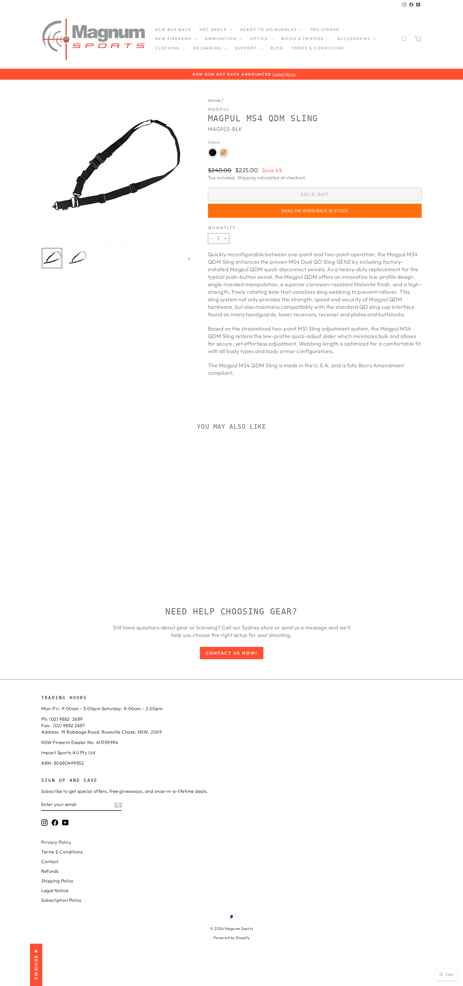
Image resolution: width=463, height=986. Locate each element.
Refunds (50, 871)
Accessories (354, 38)
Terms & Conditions (318, 48)
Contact (50, 861)
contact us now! (232, 653)
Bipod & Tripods (303, 38)
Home (214, 100)
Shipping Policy (57, 881)
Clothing (168, 48)
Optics (260, 38)
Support (246, 48)
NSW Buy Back (173, 29)
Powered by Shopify (232, 937)
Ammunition (221, 38)
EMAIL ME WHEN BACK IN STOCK (314, 210)
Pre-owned (326, 29)
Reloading (208, 48)
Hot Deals (214, 29)
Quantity (222, 227)
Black (212, 152)
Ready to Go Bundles (269, 29)
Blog (277, 48)
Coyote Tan (223, 152)
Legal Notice (54, 890)
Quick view (86, 527)
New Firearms (174, 38)
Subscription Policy (61, 900)
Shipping (246, 177)
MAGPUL (219, 109)
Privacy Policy (56, 842)
